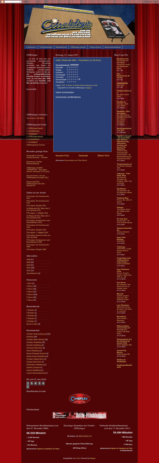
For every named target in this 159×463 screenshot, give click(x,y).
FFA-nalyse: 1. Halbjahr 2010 (37, 232)
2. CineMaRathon (33, 139)
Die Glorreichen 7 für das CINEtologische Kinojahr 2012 (38, 176)
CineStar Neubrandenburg (83, 85)
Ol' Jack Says (122, 219)
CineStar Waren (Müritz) (35, 339)
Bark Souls (120, 85)
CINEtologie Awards (78, 47)
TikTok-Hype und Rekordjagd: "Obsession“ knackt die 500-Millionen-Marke (123, 64)
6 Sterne (69, 85)
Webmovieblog (123, 326)
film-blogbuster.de (124, 128)
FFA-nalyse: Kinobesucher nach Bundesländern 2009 (38, 241)
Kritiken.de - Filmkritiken (122, 360)
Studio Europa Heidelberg (36, 356)
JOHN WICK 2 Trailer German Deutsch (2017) (124, 250)
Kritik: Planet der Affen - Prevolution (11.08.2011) (78, 60)
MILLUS (120, 294)
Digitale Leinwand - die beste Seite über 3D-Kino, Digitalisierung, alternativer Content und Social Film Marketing (124, 142)
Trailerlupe (121, 247)
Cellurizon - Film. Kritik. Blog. (123, 174)
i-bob (78, 458)
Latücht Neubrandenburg (36, 373)
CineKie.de (121, 102)
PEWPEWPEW (122, 83)
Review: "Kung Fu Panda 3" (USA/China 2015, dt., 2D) (124, 275)
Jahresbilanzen (32, 273)
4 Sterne (30, 292)
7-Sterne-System (95, 47)
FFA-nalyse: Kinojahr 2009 (36, 249)
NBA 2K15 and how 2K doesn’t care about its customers (124, 309)
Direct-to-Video (32, 324)
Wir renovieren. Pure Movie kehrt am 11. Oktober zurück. (124, 286)
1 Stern (29, 283)
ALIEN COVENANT (123, 264)
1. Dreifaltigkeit (32, 134)
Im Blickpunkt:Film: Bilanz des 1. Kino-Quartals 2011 (38, 217)
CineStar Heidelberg (34, 342)
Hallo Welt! (120, 130)
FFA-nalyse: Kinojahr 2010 (36, 230)
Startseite (83, 155)
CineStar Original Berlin (35, 359)
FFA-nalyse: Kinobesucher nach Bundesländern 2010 (38, 221)
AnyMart (120, 78)
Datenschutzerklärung (113, 47)
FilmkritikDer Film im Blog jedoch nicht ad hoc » (124, 260)
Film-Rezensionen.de (123, 75)
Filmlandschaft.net (124, 164)
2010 (28, 265)
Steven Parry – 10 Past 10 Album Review (124, 222)
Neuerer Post (62, 155)
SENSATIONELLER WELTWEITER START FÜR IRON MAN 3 (123, 331)
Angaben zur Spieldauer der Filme (47, 449)
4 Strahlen (30, 316)
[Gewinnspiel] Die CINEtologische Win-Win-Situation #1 (36, 183)
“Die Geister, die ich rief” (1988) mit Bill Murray (123, 211)
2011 (63, 85)
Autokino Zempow (33, 367)
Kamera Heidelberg (34, 370)
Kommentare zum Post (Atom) (76, 160)
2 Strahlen (30, 310)
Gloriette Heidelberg (34, 345)
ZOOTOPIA (121, 241)
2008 (28, 259)
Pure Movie (121, 283)
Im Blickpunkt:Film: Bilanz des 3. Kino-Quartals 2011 (38, 209)
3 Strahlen (30, 313)
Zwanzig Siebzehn (123, 232)
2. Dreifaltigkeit (32, 142)
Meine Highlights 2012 (124, 345)
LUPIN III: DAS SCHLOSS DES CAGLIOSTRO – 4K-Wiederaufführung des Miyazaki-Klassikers (124, 154)
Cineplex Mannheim (34, 362)
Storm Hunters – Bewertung (122, 319)
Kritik (95, 85)
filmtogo (120, 207)
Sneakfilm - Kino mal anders (123, 112)
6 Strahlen (30, 321)
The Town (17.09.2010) (35, 118)
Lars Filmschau (123, 305)
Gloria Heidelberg (33, 351)
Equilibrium (121, 189)
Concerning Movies (121, 351)
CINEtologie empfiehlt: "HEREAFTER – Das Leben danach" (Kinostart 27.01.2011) (38, 169)
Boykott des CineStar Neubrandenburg (34, 162)
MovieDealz (121, 316)
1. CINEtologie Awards (35, 128)
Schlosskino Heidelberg (35, 365)
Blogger (92, 458)
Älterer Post (103, 155)
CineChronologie (46, 47)
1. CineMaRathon (33, 131)
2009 (28, 262)
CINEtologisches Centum (36, 145)
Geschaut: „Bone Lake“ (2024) (122, 105)
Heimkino (30, 337)
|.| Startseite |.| (31, 47)
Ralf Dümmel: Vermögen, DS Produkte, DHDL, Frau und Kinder (124, 180)
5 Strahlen (30, 318)
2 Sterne (30, 286)
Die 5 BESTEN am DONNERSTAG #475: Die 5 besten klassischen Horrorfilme (124, 119)
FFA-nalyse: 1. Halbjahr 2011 (37, 213)
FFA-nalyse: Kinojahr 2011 (36, 205)
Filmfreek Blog (122, 198)
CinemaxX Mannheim (34, 348)
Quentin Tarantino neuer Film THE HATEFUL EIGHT (123, 297)
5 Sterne (30, 294)
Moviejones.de (123, 59)
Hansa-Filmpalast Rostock (36, 353)
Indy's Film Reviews (121, 238)
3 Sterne (30, 289)
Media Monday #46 (123, 354)
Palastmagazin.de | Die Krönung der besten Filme (124, 341)
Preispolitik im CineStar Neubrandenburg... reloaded (37, 156)
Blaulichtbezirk (61, 47)
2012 (28, 270)
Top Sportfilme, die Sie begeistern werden (124, 191)
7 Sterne (30, 300)
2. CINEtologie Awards (35, 136)
